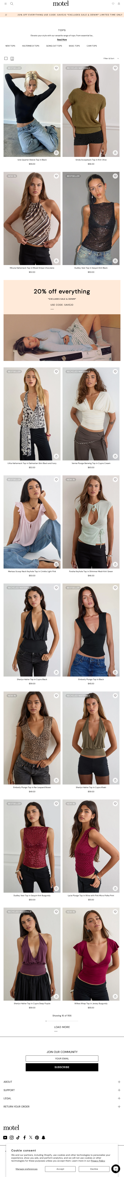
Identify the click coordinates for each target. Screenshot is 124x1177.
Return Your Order (17, 1106)
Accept (60, 1169)
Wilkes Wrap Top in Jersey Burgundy (91, 1003)
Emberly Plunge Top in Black (91, 679)
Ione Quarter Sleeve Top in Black (32, 160)
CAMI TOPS (92, 46)
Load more (62, 1027)
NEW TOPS (10, 46)
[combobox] (12, 4)
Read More (62, 39)
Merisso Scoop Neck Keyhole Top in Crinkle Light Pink (32, 571)
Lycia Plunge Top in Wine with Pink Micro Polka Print (91, 895)
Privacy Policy (98, 1160)
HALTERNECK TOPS (30, 46)
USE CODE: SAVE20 (62, 304)
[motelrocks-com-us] (61, 3)
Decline (94, 1169)
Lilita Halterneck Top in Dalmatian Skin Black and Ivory (32, 463)
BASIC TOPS (74, 46)
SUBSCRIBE (62, 1067)
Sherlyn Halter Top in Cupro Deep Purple (32, 1003)
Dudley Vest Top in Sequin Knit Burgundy (32, 895)
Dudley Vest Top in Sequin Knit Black (91, 268)
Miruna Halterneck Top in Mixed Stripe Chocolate (32, 268)
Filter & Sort (109, 58)
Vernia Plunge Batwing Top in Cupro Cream (91, 463)
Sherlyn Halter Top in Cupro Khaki (91, 787)
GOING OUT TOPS (54, 46)
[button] (56, 68)
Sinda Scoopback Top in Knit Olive (91, 160)
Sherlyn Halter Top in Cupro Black (32, 679)
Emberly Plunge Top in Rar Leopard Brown (32, 787)
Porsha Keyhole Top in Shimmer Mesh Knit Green (91, 571)
